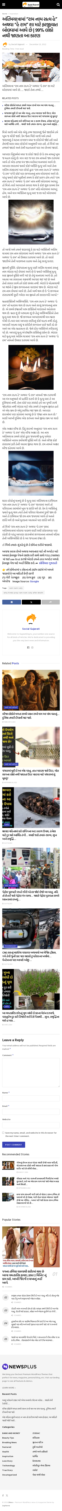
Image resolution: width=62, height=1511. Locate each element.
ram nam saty (16, 588)
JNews (10, 1502)
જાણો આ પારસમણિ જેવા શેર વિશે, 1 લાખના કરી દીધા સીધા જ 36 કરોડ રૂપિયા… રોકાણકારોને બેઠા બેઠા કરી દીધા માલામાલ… (35, 1339)
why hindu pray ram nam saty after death (23, 592)
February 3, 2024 (9, 722)
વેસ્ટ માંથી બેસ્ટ (39, 1474)
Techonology (10, 946)
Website (6, 1119)
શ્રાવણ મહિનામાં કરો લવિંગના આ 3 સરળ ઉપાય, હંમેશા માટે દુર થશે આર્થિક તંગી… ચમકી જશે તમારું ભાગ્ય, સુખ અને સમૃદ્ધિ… (31, 122)
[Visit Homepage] (31, 4)
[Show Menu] (3, 4)
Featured (6, 1447)
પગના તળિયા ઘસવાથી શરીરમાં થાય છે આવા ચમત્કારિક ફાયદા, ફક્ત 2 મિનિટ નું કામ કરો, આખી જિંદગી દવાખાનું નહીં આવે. (24, 1277)
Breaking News (9, 1442)
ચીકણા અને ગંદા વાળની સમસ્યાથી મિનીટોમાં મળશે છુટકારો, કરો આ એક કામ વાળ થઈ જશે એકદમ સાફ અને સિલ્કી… (38, 1181)
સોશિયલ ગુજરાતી (48, 563)
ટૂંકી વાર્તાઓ (38, 1447)
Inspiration (13, 13)
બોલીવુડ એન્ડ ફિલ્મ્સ (41, 1465)
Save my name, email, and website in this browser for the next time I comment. (31, 1134)
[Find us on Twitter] (7, 1495)
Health (5, 1451)
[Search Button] (58, 4)
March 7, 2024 (23, 1172)
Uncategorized (9, 1474)
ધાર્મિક (7, 825)
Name (6, 1092)
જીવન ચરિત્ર (38, 1442)
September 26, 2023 (10, 782)
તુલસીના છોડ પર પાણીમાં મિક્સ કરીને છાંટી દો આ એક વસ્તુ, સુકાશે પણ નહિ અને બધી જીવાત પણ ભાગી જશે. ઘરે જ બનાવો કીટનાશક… (34, 1324)
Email (5, 1106)
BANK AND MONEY (11, 1433)
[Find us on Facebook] (3, 1495)
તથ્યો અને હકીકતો (11, 707)
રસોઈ (35, 1470)
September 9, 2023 (24, 1188)
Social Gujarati (18, 44)
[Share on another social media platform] (51, 602)
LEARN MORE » (9, 1387)
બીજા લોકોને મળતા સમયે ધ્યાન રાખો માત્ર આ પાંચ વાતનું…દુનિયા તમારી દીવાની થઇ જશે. (30, 107)
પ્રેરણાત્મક (36, 1460)
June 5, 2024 (8, 1025)
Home (4, 13)
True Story (7, 1470)
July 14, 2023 (8, 964)
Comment (8, 1055)
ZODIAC (36, 1433)
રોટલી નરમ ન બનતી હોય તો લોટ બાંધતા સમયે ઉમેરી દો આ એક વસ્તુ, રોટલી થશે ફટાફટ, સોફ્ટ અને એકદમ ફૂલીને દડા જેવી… (34, 1310)
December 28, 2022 (24, 1207)
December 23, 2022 (37, 44)
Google (34, 581)
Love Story (7, 1460)
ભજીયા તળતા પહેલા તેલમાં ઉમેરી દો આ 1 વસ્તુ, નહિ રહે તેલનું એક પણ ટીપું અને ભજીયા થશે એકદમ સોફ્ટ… (35, 1297)
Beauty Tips (8, 1437)
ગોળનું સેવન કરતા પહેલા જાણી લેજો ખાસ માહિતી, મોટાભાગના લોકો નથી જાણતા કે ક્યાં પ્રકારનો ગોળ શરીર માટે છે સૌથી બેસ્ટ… (37, 1165)
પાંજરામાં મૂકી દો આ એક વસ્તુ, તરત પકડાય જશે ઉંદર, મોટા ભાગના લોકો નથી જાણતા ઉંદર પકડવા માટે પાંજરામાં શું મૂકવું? (31, 114)
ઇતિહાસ (36, 1437)
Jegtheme (6, 1505)
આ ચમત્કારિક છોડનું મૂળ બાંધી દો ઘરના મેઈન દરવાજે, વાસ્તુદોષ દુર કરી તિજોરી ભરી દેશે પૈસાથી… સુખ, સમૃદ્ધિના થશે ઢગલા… (30, 1017)
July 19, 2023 (8, 843)
